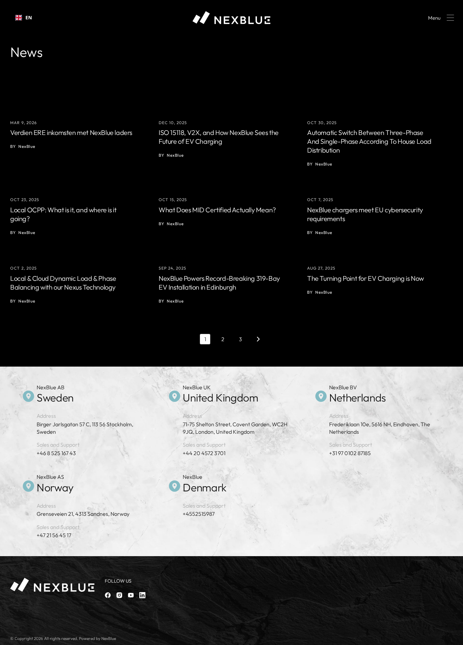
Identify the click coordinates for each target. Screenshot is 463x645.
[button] (440, 17)
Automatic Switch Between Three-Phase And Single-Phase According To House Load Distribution (369, 141)
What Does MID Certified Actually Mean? (217, 210)
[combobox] (23, 17)
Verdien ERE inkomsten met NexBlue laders (71, 132)
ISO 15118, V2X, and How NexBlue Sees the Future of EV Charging (219, 136)
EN (28, 17)
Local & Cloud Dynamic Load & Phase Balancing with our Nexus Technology (63, 282)
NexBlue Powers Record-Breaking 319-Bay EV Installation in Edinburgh (219, 282)
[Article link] (83, 140)
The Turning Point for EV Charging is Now (365, 278)
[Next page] (258, 339)
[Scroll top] (454, 636)
